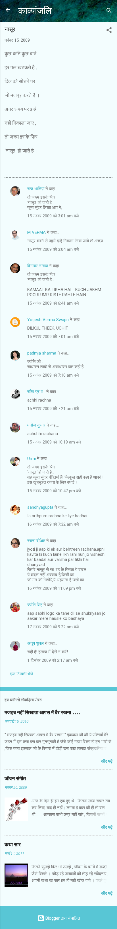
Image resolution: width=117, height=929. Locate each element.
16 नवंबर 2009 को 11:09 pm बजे (54, 588)
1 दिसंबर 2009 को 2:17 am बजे (52, 660)
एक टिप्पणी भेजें (21, 673)
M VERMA (36, 232)
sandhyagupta (40, 507)
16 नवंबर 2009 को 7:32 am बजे (53, 524)
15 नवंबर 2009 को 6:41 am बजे (53, 303)
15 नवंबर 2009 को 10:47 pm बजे (54, 490)
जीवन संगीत (15, 778)
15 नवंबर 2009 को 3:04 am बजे (53, 249)
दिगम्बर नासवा (37, 265)
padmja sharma (41, 353)
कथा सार (13, 844)
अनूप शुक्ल (35, 643)
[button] (109, 31)
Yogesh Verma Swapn (48, 319)
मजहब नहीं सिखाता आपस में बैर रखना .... (42, 712)
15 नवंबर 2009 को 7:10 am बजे (53, 375)
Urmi (31, 458)
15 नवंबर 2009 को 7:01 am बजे (53, 336)
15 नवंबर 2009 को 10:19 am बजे (54, 442)
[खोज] (109, 11)
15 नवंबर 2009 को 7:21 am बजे (53, 408)
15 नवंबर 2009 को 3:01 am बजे (53, 216)
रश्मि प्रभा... (36, 391)
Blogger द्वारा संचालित (62, 918)
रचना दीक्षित (36, 540)
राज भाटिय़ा (35, 188)
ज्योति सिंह (34, 604)
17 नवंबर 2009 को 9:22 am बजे (53, 626)
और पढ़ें (106, 761)
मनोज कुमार (36, 425)
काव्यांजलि (35, 11)
